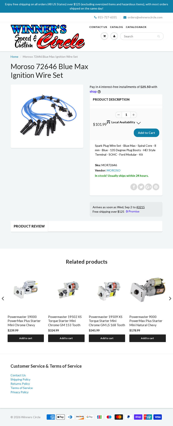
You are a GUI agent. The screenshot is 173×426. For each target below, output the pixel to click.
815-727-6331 (107, 17)
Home (14, 56)
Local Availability (123, 122)
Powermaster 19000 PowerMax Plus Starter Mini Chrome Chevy (24, 321)
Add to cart (25, 338)
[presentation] (3, 298)
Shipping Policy (20, 379)
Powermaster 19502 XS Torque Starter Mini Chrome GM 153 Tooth (65, 321)
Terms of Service (22, 388)
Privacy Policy (19, 392)
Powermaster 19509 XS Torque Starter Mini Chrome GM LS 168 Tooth (107, 321)
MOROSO (113, 170)
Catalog (116, 27)
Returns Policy (20, 383)
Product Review (29, 226)
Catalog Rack (136, 27)
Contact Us (98, 27)
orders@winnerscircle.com (145, 17)
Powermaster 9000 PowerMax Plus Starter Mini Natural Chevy (145, 321)
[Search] (158, 36)
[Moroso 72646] (47, 116)
